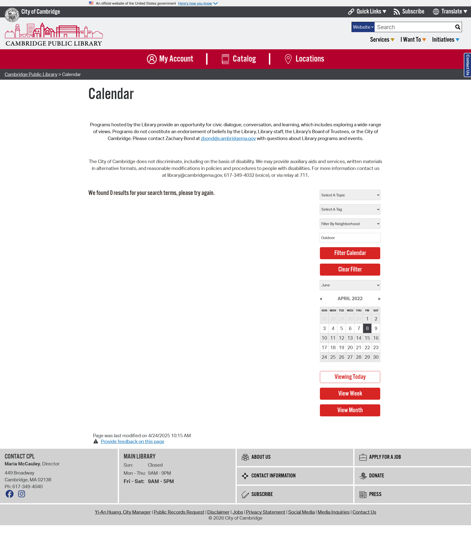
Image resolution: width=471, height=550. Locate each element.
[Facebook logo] (11, 495)
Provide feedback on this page (132, 441)
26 (341, 357)
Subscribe (413, 12)
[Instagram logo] (23, 495)
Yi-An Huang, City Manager (123, 512)
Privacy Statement (265, 512)
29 (367, 357)
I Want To (411, 40)
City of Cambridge (40, 12)
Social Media (301, 512)
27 (350, 357)
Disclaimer (218, 512)
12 (341, 338)
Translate (452, 12)
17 (324, 347)
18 (333, 347)
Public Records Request (179, 512)
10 (324, 338)
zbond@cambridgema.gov (228, 138)
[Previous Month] (321, 298)
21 (358, 347)
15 (367, 338)
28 (358, 357)
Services (379, 40)
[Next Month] (379, 298)
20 (350, 347)
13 (350, 338)
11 (333, 338)
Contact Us (364, 512)
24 (324, 357)
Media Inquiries (334, 512)
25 (333, 357)
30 (376, 357)
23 (376, 347)
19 (341, 347)
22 (367, 347)
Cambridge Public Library (31, 74)
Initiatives (443, 40)
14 (358, 338)
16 (376, 338)
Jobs (238, 512)
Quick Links (369, 12)
